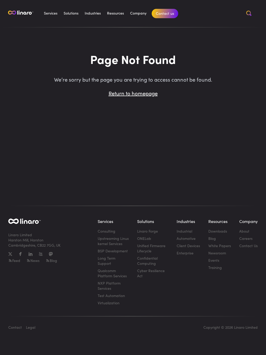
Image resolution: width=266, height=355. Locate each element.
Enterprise (185, 253)
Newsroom (217, 253)
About (244, 231)
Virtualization (108, 302)
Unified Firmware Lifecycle (151, 248)
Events (213, 260)
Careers (245, 238)
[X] (10, 254)
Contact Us (248, 245)
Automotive (186, 238)
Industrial (184, 231)
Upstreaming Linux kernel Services (113, 241)
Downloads (217, 231)
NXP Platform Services (109, 286)
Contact (15, 327)
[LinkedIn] (30, 254)
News (34, 260)
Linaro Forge (147, 231)
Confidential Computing (147, 261)
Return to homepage (133, 93)
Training (215, 267)
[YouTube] (41, 254)
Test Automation (111, 295)
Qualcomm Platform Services (112, 273)
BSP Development (113, 250)
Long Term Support (106, 261)
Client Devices (188, 245)
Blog (53, 260)
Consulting (106, 231)
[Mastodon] (51, 254)
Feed (16, 260)
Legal (30, 327)
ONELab (144, 238)
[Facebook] (20, 254)
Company (138, 13)
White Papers (219, 245)
